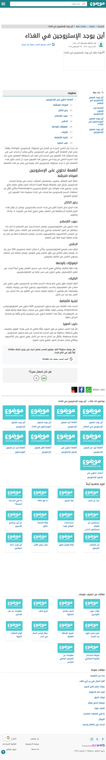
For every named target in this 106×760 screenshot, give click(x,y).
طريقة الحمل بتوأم (96, 703)
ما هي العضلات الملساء (94, 714)
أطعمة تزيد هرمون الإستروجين (98, 111)
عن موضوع (35, 738)
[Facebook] (103, 739)
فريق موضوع (11, 749)
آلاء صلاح (76, 43)
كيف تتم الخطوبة (97, 692)
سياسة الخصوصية (32, 744)
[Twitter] (97, 739)
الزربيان (102, 719)
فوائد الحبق (99, 697)
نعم (44, 378)
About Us (35, 749)
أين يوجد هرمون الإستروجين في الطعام (96, 100)
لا (36, 378)
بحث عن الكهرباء (97, 676)
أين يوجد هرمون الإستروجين (96, 130)
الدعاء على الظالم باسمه (94, 725)
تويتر (74, 390)
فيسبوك (81, 390)
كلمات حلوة (99, 708)
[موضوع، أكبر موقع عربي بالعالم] (97, 4)
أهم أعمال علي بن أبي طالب (92, 681)
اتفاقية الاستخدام (9, 744)
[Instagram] (92, 739)
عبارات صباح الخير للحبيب (94, 687)
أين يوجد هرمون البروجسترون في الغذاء (96, 121)
